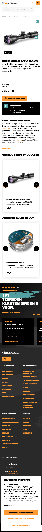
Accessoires (7, 386)
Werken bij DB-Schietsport (28, 372)
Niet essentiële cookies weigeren (21, 519)
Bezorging (6, 429)
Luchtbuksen (7, 371)
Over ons (26, 391)
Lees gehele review (11, 341)
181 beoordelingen (9, 290)
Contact (5, 447)
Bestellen (6, 426)
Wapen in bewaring (30, 384)
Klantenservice (8, 418)
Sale (4, 393)
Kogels (5, 378)
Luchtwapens (7, 375)
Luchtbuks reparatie (31, 380)
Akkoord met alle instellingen (21, 512)
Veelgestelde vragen (10, 422)
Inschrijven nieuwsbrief (28, 406)
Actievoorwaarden (10, 444)
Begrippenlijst (8, 396)
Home (4, 16)
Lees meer (6, 148)
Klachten (6, 440)
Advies (25, 387)
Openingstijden (29, 395)
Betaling (5, 433)
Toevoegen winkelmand (16, 98)
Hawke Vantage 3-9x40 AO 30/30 (17, 16)
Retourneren (7, 437)
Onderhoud (6, 389)
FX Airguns (27, 426)
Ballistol (26, 418)
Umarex (26, 422)
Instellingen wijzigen (21, 525)
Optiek (5, 382)
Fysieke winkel (29, 398)
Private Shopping (30, 377)
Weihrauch (27, 433)
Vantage (5, 128)
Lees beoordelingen (10, 312)
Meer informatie (10, 506)
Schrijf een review (30, 402)
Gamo (25, 429)
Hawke (19, 140)
